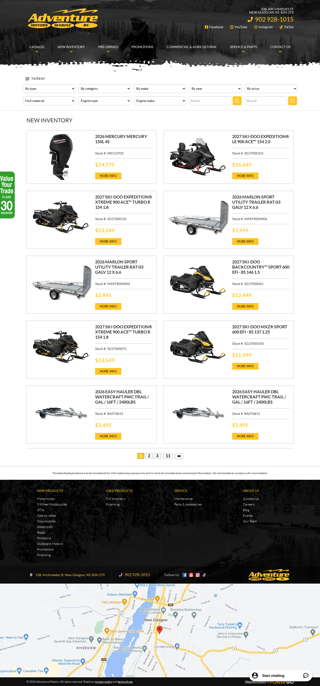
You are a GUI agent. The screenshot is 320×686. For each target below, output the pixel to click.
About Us (251, 491)
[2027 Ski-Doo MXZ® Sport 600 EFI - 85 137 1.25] (198, 347)
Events (248, 515)
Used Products (119, 491)
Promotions (45, 549)
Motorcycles (46, 499)
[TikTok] (204, 575)
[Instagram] (198, 575)
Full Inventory (116, 499)
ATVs (40, 510)
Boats (41, 532)
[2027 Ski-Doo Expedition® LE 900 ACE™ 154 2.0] (198, 157)
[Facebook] (184, 575)
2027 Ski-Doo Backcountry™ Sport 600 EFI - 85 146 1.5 (260, 267)
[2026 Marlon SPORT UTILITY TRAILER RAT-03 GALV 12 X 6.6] (198, 217)
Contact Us (251, 499)
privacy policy (103, 681)
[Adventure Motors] (62, 18)
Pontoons (44, 538)
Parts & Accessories (188, 504)
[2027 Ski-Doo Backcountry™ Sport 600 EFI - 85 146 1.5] (198, 282)
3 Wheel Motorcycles (52, 504)
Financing (44, 555)
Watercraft (45, 527)
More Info (108, 176)
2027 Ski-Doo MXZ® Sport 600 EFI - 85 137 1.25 (259, 329)
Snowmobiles (46, 521)
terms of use (125, 681)
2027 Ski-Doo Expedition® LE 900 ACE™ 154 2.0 (260, 139)
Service (180, 491)
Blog (246, 510)
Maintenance (183, 499)
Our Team (250, 521)
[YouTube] (191, 575)
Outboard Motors (50, 544)
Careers (248, 504)
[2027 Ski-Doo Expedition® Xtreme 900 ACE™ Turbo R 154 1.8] (61, 217)
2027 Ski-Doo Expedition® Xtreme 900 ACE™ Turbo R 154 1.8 (123, 202)
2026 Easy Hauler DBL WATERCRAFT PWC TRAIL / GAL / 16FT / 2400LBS (122, 397)
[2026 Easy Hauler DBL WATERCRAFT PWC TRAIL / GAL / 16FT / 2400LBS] (61, 412)
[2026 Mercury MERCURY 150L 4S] (61, 157)
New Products (50, 491)
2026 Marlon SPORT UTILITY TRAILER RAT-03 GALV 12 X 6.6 (256, 202)
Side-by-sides (46, 515)
